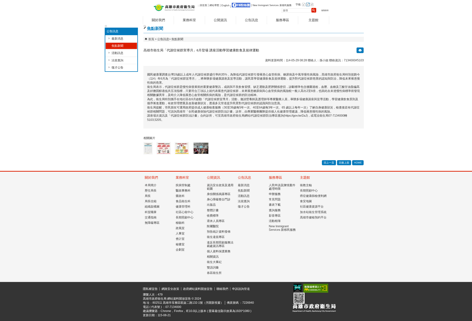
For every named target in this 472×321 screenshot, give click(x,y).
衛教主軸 (306, 185)
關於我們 (158, 20)
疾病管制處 (183, 185)
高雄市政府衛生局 (174, 7)
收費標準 (213, 215)
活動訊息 (117, 53)
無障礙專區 (152, 222)
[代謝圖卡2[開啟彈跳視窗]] (182, 148)
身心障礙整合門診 (218, 199)
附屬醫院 (213, 226)
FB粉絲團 (241, 5)
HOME (358, 162)
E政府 (297, 288)
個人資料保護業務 (218, 251)
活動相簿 (275, 220)
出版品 (211, 204)
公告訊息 (251, 20)
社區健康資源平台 (312, 206)
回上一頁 (329, 162)
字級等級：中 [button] (308, 4)
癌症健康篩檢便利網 (313, 195)
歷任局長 (151, 190)
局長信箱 (151, 201)
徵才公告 (117, 67)
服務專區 (282, 20)
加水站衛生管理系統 (313, 212)
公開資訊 (220, 20)
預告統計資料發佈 (218, 231)
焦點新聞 (117, 45)
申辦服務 (275, 194)
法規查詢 (117, 60)
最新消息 (117, 38)
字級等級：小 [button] (303, 4)
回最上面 (344, 162)
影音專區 (275, 215)
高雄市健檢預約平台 (313, 217)
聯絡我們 (222, 288)
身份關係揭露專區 (218, 194)
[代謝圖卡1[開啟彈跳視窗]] (163, 148)
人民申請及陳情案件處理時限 (282, 187)
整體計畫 (213, 210)
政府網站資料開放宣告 (198, 288)
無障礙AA (315, 288)
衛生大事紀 (214, 262)
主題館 (313, 20)
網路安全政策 (170, 288)
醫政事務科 (183, 190)
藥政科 (180, 195)
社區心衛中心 (184, 212)
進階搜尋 (325, 10)
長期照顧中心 (184, 217)
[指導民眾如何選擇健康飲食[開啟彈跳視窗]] (201, 148)
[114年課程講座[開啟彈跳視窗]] (148, 148)
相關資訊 (213, 256)
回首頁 (203, 5)
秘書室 (180, 244)
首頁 (151, 39)
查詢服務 (275, 210)
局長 (148, 195)
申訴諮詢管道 (241, 288)
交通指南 (151, 217)
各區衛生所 (214, 272)
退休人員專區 (216, 220)
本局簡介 (151, 185)
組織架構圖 (152, 206)
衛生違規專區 (216, 236)
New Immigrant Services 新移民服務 (272, 5)
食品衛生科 (183, 201)
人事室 (180, 233)
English (225, 5)
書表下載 (275, 204)
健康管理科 (183, 206)
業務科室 (189, 20)
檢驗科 (180, 222)
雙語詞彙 (213, 267)
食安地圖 (306, 201)
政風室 (180, 228)
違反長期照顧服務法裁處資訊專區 (220, 244)
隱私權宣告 (150, 288)
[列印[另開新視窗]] (360, 50)
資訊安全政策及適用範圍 (220, 187)
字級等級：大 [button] (311, 4)
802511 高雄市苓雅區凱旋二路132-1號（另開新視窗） (187, 302)
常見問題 (275, 199)
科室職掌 (151, 212)
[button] (313, 10)
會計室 (180, 238)
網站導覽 (214, 5)
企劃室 (180, 249)
